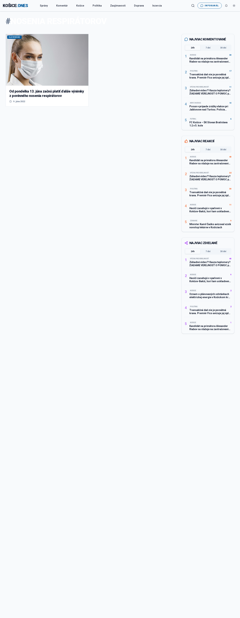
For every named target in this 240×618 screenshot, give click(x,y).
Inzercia (157, 5)
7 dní (208, 48)
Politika (97, 5)
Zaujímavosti (118, 5)
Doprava (139, 5)
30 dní (223, 48)
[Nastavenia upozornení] (226, 5)
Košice (80, 5)
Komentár (62, 5)
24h (192, 48)
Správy (44, 5)
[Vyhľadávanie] (193, 5)
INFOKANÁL (212, 5)
